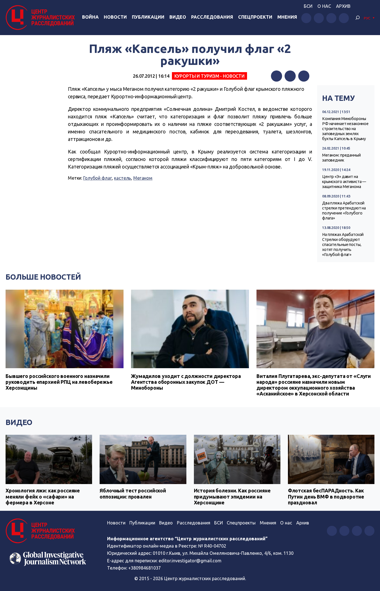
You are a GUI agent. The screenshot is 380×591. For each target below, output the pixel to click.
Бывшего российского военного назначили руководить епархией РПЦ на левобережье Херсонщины (59, 381)
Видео (177, 16)
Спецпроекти (255, 16)
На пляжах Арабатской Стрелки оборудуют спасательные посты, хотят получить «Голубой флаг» (343, 244)
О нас (324, 6)
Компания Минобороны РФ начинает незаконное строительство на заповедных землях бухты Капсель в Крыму (345, 128)
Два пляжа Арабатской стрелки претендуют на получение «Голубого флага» (344, 210)
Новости (115, 16)
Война (90, 16)
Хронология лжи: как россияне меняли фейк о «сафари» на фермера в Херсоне (43, 496)
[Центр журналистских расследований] (42, 17)
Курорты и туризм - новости (209, 76)
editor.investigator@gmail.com (190, 560)
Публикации (148, 16)
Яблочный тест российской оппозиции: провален (133, 493)
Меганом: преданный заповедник (341, 157)
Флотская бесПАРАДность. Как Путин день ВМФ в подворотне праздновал (326, 496)
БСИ (308, 6)
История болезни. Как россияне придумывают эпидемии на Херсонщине (232, 496)
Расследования (212, 16)
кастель (122, 177)
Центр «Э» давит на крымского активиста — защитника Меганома (344, 181)
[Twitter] (290, 76)
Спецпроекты (241, 522)
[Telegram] (303, 76)
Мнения (287, 16)
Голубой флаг (97, 177)
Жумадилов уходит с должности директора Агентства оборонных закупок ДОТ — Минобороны (186, 381)
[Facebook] (276, 76)
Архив (343, 6)
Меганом (142, 177)
